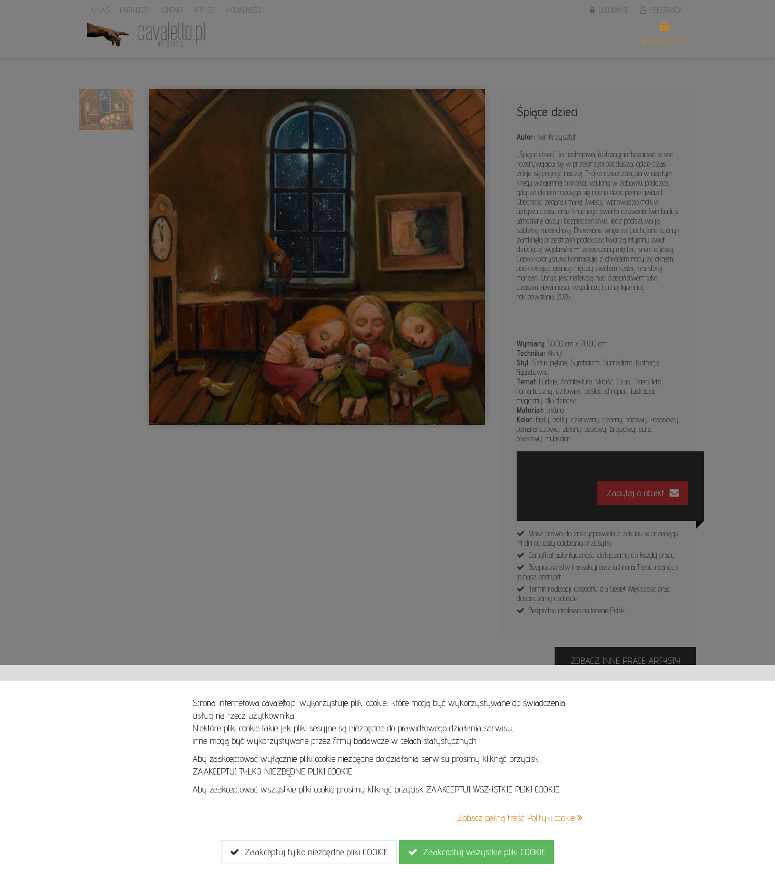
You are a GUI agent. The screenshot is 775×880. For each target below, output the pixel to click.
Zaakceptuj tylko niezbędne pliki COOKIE (313, 851)
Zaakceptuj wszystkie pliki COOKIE (481, 851)
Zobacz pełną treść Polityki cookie (517, 817)
